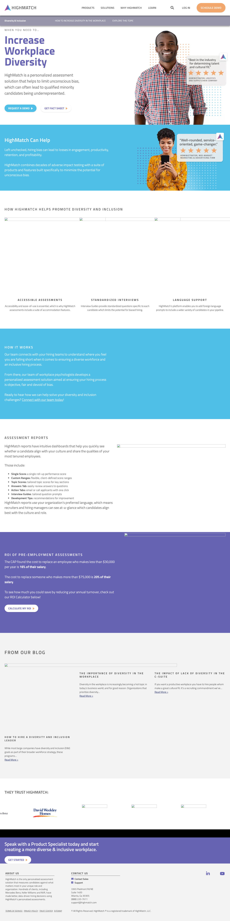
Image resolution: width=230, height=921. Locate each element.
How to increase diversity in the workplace (80, 20)
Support (79, 882)
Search (172, 7)
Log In (186, 8)
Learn (152, 8)
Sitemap (58, 910)
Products (88, 8)
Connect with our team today (42, 399)
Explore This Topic (123, 20)
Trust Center (46, 910)
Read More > (11, 760)
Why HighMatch (131, 8)
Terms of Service (14, 910)
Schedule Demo (211, 8)
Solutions (107, 8)
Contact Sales (81, 879)
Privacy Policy (31, 910)
